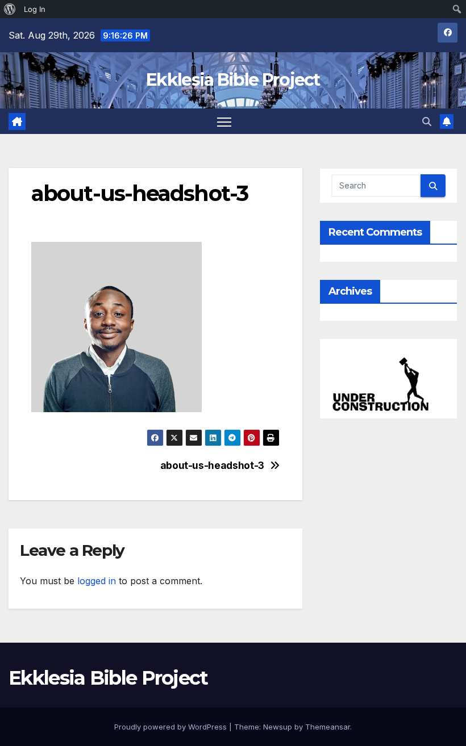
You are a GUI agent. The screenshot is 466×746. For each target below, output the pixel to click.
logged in (96, 580)
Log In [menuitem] (34, 9)
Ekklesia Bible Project (233, 79)
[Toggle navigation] (224, 121)
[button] (426, 121)
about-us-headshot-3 (212, 465)
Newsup (277, 726)
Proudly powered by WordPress (171, 726)
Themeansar (327, 726)
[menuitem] (10, 9)
